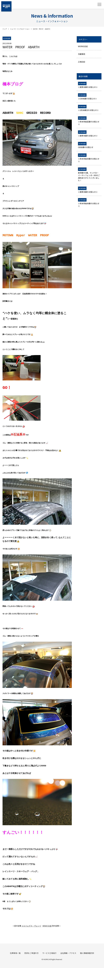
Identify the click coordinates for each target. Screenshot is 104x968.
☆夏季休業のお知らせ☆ (88, 85)
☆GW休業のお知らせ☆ (87, 97)
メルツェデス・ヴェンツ (31, 926)
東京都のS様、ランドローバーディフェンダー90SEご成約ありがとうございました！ (89, 175)
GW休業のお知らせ (85, 145)
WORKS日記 (83, 46)
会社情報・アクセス (68, 953)
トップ (5, 29)
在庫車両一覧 (15, 953)
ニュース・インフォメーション (20, 29)
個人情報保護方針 (87, 953)
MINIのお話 (46, 926)
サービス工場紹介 (49, 953)
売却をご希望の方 (31, 953)
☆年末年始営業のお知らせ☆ (88, 121)
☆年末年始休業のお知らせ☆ (88, 158)
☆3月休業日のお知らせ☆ (88, 108)
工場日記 (81, 62)
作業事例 (81, 54)
